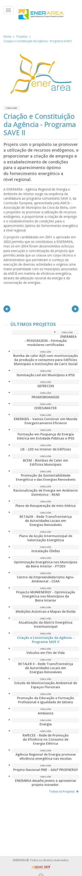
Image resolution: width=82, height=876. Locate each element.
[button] (6, 308)
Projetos (21, 36)
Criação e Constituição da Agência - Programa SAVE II (37, 41)
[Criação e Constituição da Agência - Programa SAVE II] (41, 74)
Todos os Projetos (62, 791)
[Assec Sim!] (41, 868)
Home (7, 36)
